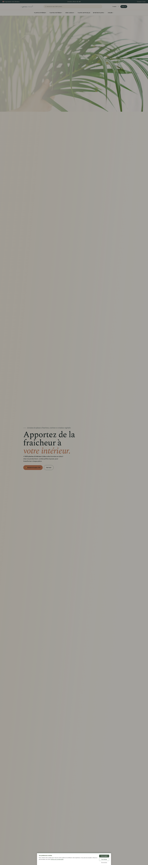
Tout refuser (104, 859)
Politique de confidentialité (57, 859)
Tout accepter (104, 856)
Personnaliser (104, 862)
